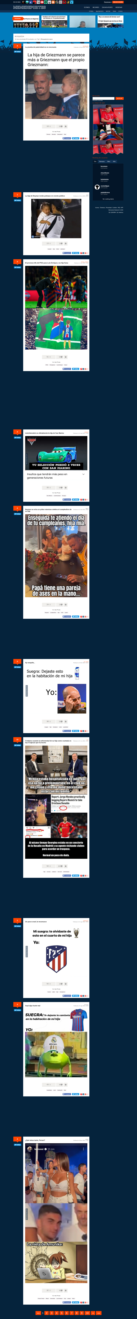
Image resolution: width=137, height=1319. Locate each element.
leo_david (86, 661)
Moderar (119, 7)
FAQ (119, 207)
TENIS (114, 11)
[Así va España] (34, 2)
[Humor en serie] (49, 2)
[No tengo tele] (56, 2)
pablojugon (85, 920)
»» (98, 1313)
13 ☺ (49, 243)
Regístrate (107, 2)
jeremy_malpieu (84, 261)
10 (17, 740)
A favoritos (66, 126)
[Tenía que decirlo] (64, 2)
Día (95, 161)
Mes (108, 161)
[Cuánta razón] (27, 2)
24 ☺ (49, 604)
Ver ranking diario (108, 199)
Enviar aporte (107, 7)
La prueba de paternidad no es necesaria (40, 47)
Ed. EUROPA (112, 212)
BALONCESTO (100, 11)
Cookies (114, 207)
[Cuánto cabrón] (38, 2)
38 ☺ (49, 721)
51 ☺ (49, 357)
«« (38, 1313)
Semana (102, 161)
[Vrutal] (42, 2)
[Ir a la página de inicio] (31, 7)
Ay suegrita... (30, 663)
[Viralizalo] (71, 2)
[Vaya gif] (60, 2)
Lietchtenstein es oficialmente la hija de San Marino (44, 433)
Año (114, 161)
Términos (102, 207)
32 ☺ (49, 1290)
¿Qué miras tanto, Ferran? (35, 1140)
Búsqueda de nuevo (47, 39)
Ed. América (120, 212)
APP (122, 207)
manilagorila (85, 46)
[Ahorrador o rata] (68, 2)
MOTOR (108, 11)
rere (87, 739)
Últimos (87, 7)
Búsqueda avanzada (98, 100)
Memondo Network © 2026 (116, 210)
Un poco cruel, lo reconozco (36, 922)
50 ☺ (49, 866)
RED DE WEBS (16, 2)
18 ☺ (49, 126)
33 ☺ (49, 487)
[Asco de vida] (23, 2)
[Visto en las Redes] (30, 2)
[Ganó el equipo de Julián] (108, 154)
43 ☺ (49, 1085)
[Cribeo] (45, 2)
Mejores (96, 7)
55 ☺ (49, 984)
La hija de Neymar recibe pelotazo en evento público (45, 196)
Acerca (97, 207)
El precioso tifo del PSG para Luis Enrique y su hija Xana (46, 263)
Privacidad (109, 207)
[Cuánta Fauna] (53, 2)
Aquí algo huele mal (32, 1006)
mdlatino (86, 432)
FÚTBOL (91, 11)
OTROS (120, 11)
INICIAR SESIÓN (118, 2)
